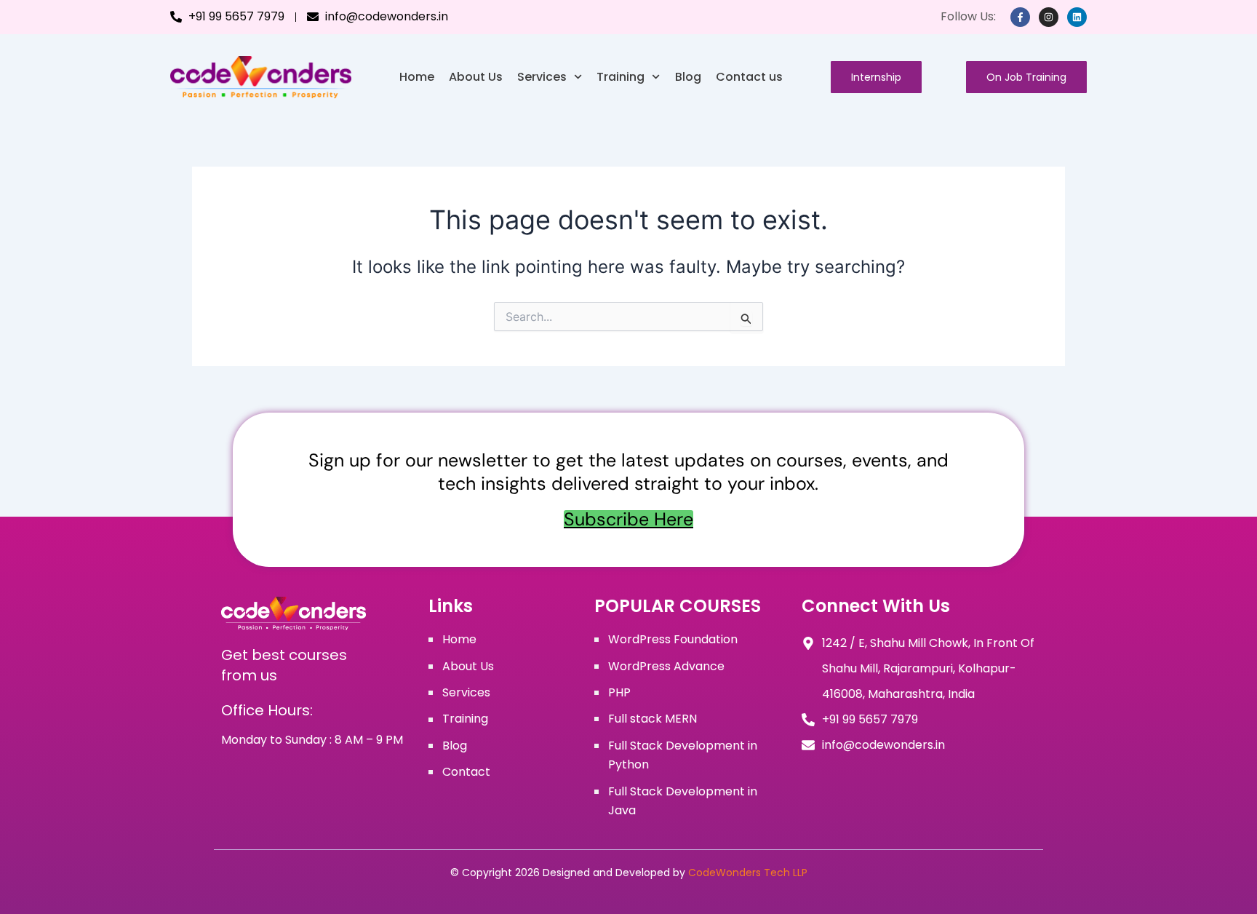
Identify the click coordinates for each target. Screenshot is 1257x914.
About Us (476, 76)
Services (542, 76)
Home (416, 76)
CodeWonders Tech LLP (747, 872)
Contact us (749, 76)
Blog (688, 76)
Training (620, 76)
